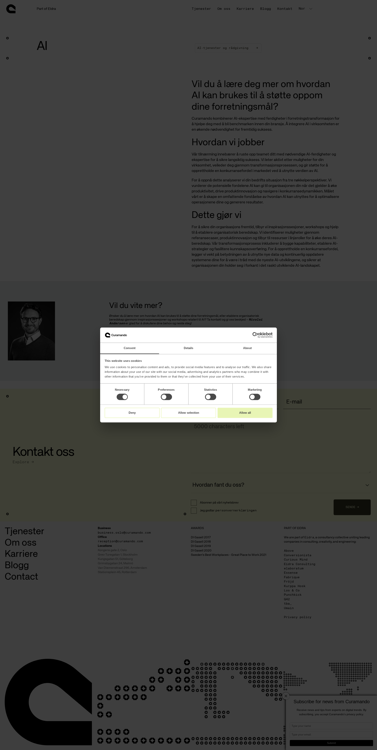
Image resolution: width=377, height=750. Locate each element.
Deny (132, 412)
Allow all (245, 412)
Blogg (265, 9)
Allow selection (188, 412)
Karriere (245, 9)
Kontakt (284, 9)
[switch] (166, 397)
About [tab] (247, 348)
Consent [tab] (129, 348)
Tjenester (201, 9)
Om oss (223, 9)
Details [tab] (188, 348)
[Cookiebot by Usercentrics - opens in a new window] (255, 335)
